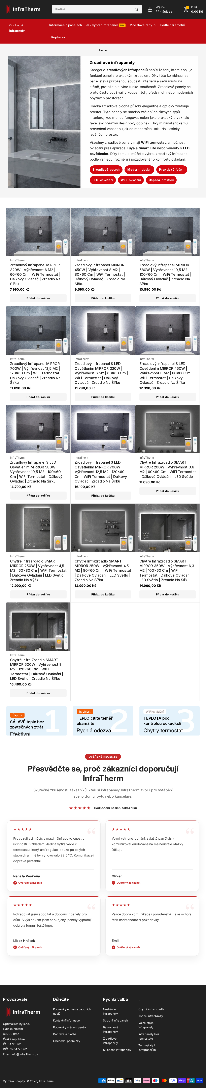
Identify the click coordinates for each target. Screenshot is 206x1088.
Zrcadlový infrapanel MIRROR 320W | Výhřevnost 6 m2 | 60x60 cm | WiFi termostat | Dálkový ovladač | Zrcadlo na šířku (35, 274)
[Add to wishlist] (65, 232)
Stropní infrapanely (116, 1020)
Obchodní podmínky (66, 1041)
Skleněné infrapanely (117, 1049)
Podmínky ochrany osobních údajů (72, 1011)
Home (103, 50)
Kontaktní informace (66, 1020)
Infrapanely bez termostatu (149, 1036)
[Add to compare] (65, 222)
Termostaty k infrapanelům (147, 1047)
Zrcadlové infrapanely (110, 1041)
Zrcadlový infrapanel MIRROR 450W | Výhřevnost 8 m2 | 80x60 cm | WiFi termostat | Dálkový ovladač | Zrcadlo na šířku (100, 274)
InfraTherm (46, 1081)
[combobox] (91, 9)
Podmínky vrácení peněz (69, 1027)
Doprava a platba (64, 1034)
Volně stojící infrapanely (146, 1025)
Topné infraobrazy (150, 1016)
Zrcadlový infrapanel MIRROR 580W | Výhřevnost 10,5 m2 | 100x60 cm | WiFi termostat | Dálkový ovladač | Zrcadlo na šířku (165, 274)
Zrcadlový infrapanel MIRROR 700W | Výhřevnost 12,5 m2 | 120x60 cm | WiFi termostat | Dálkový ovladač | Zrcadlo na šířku (36, 373)
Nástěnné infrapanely (110, 1011)
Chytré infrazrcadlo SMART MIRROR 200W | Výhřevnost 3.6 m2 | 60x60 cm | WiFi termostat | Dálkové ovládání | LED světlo (167, 469)
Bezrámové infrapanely (110, 1029)
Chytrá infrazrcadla (151, 1009)
